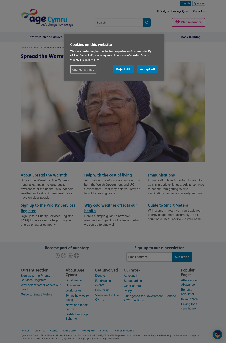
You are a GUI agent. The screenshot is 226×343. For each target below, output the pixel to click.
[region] (114, 57)
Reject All (123, 69)
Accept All (147, 69)
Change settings (83, 69)
